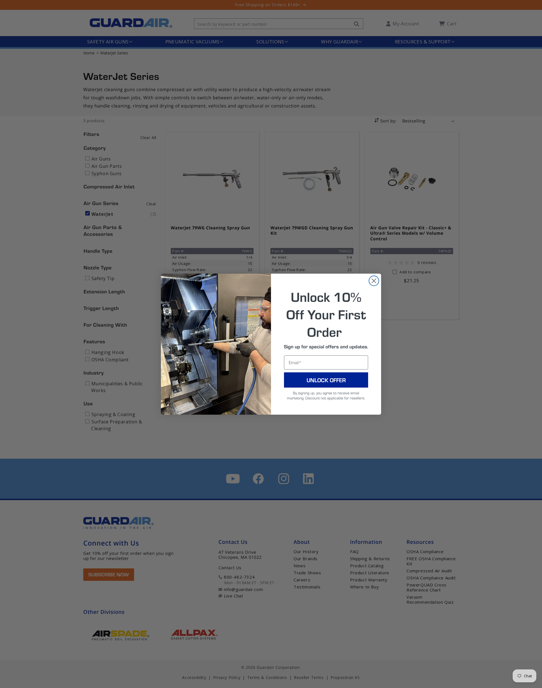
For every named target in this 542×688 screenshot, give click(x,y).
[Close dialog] (374, 281)
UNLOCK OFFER (326, 380)
